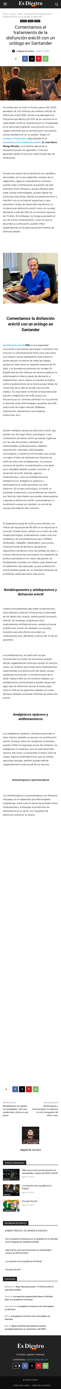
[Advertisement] (30, 947)
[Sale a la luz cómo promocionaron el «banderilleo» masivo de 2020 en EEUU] (11, 1174)
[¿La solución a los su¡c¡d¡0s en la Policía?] (11, 1190)
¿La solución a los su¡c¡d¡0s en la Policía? (23, 1261)
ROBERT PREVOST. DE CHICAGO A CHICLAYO (26, 1231)
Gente (37, 21)
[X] (32, 59)
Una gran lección (29, 1201)
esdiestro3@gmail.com (37, 1359)
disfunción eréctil (15, 345)
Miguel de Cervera (26, 51)
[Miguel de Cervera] (14, 51)
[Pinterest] (39, 59)
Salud (19, 14)
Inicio (5, 14)
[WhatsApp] (45, 59)
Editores (7, 1179)
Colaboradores (9, 1210)
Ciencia (12, 14)
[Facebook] (25, 59)
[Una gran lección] (11, 1205)
